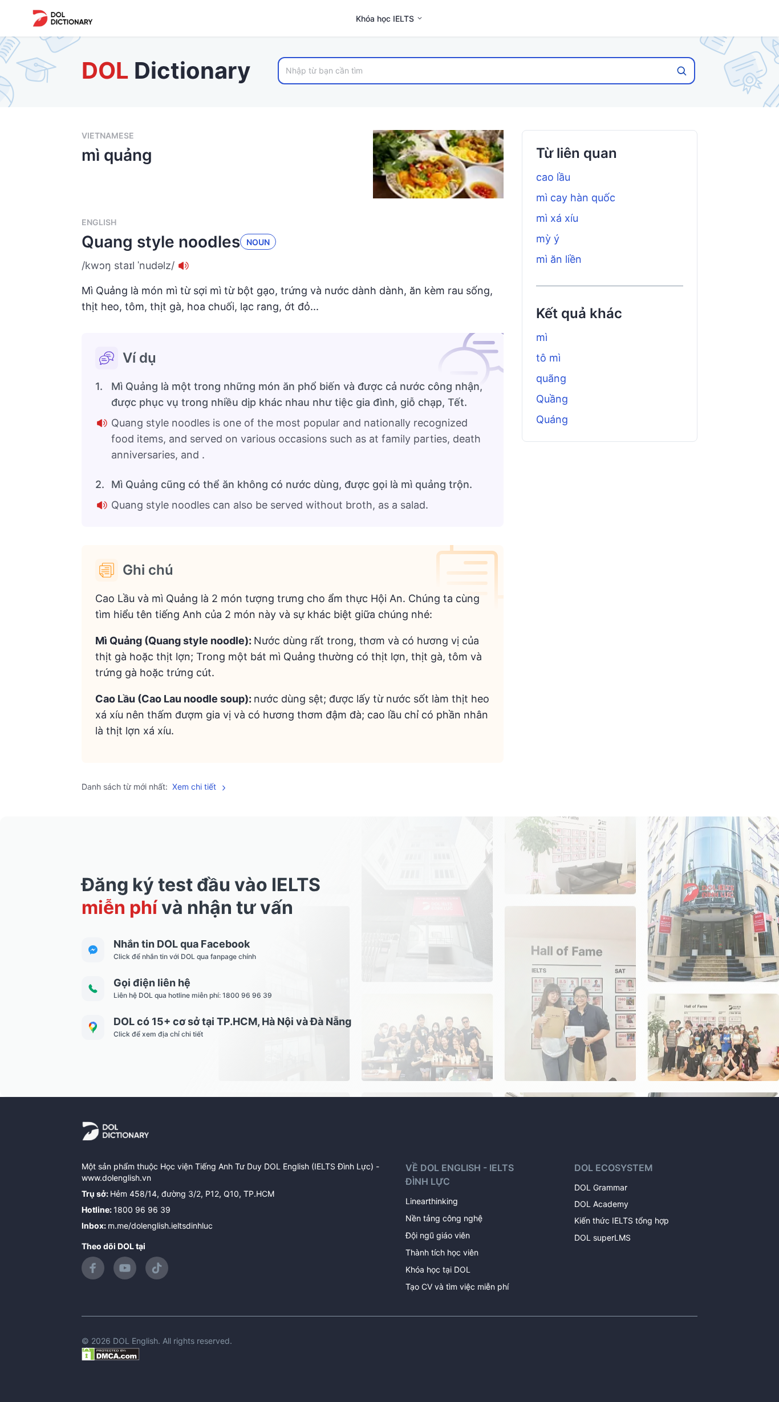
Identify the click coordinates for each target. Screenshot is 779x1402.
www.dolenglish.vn (116, 1177)
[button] (293, 266)
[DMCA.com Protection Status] (111, 1353)
